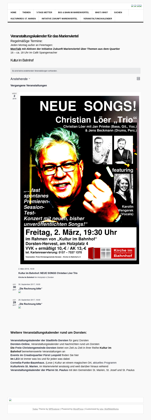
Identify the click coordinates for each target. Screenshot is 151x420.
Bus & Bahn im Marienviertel (73, 12)
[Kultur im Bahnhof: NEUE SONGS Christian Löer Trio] (79, 178)
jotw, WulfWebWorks (109, 409)
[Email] (138, 16)
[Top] (1, 418)
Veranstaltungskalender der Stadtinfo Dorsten (39, 340)
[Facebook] (135, 16)
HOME (13, 12)
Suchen (118, 12)
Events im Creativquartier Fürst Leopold (35, 355)
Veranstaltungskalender (97, 19)
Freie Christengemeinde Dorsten (35, 347)
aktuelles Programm (104, 362)
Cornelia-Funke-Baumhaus (27, 362)
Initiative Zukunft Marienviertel (59, 19)
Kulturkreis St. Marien (23, 19)
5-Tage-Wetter (44, 12)
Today (35, 409)
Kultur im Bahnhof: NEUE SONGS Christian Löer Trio (48, 273)
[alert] (75, 71)
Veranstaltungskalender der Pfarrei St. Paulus (39, 370)
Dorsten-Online (20, 344)
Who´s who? (101, 12)
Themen (26, 12)
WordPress (78, 409)
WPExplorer (54, 409)
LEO (17, 358)
